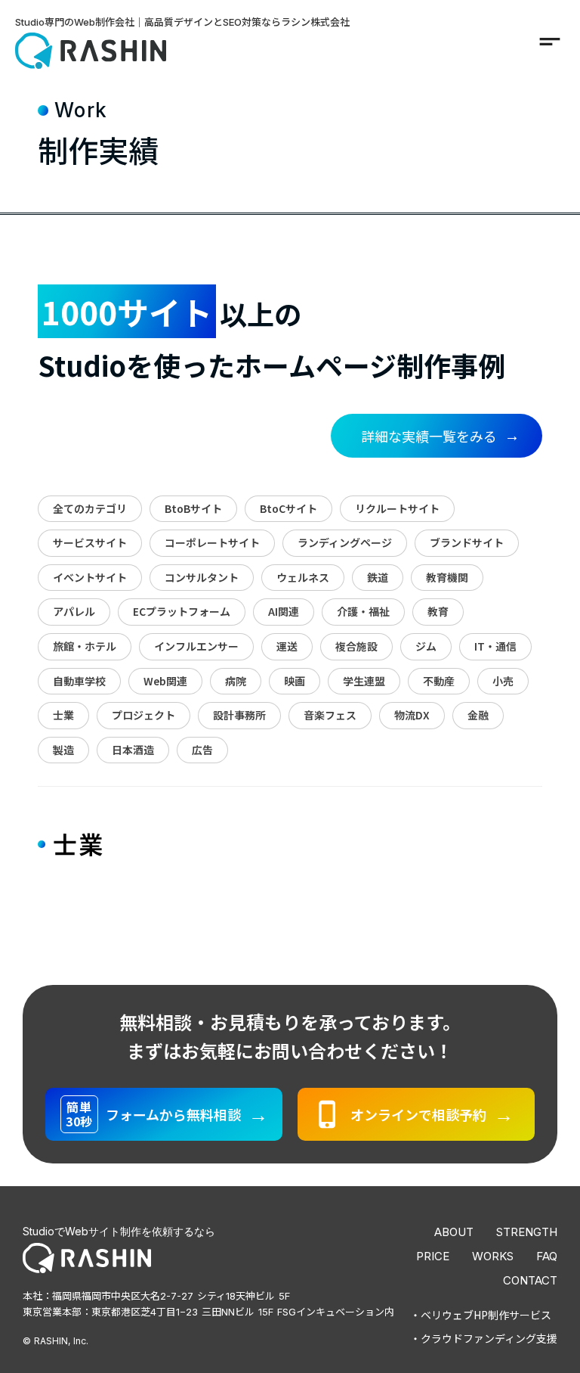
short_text (550, 41)
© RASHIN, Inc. (55, 1341)
